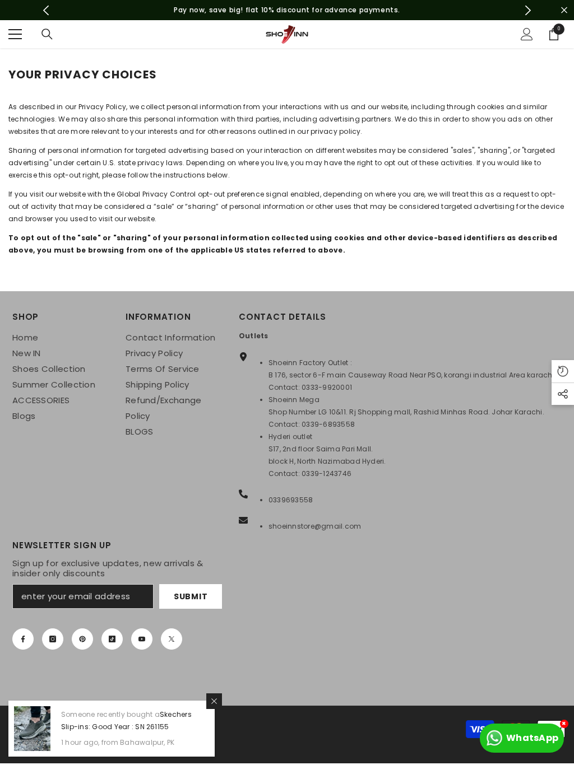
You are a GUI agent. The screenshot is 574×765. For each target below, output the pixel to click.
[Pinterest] (82, 639)
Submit (190, 596)
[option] (287, 10)
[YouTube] (141, 639)
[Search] (47, 34)
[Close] (214, 701)
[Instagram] (52, 639)
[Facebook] (23, 639)
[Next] (528, 10)
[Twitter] (171, 639)
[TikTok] (112, 639)
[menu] (15, 34)
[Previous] (46, 10)
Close (564, 10)
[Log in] (527, 34)
